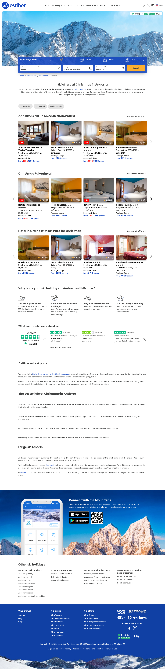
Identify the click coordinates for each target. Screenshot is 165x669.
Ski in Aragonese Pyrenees (95, 622)
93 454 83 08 (119, 644)
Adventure (91, 5)
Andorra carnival (25, 577)
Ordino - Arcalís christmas (61, 574)
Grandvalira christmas (60, 580)
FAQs (20, 622)
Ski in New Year (57, 632)
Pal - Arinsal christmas (60, 577)
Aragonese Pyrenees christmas (97, 577)
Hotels (103, 5)
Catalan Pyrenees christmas (96, 580)
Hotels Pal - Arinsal (125, 580)
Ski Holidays (31, 76)
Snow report (57, 5)
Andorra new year (25, 587)
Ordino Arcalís (56, 106)
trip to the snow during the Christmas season (51, 374)
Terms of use (111, 649)
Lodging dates (69, 67)
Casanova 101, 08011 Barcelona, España (87, 644)
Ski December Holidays (60, 618)
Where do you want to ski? (30, 67)
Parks (79, 5)
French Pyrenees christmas (95, 574)
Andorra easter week (27, 583)
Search (136, 68)
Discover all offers (135, 116)
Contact (21, 615)
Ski (46, 5)
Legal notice (53, 649)
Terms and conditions (95, 649)
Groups (114, 5)
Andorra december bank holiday (31, 596)
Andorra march (24, 580)
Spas (70, 5)
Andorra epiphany (25, 574)
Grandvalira (25, 106)
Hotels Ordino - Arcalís (126, 576)
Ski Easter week (57, 625)
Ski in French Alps (91, 618)
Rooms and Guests (103, 67)
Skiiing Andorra (80, 89)
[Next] (143, 60)
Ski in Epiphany (57, 635)
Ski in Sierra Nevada (92, 628)
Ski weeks (55, 628)
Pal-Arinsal (40, 106)
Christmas (43, 76)
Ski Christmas (57, 622)
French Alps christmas (93, 583)
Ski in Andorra (90, 615)
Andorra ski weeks (25, 590)
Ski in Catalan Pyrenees (94, 625)
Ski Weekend (56, 615)
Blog (20, 618)
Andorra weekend (25, 593)
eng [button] (161, 5)
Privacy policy (65, 649)
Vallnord (23, 472)
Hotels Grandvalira (125, 583)
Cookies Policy (78, 649)
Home (21, 76)
